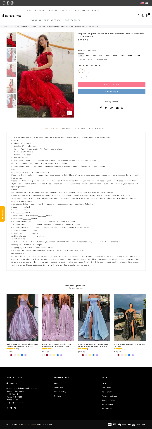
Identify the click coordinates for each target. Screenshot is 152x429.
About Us (58, 384)
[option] (45, 75)
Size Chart (81, 128)
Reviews (57, 396)
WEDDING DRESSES (59, 11)
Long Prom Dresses (18, 26)
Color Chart (107, 392)
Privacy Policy (60, 392)
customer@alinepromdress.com (23, 388)
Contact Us (13, 383)
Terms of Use (60, 388)
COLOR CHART (96, 128)
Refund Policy (108, 408)
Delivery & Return (111, 101)
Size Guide (92, 50)
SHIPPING (67, 128)
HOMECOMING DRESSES (87, 11)
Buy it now (112, 92)
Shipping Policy (108, 400)
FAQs (104, 384)
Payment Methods (109, 396)
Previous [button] (22, 76)
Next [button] (66, 76)
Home (4, 26)
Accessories (73, 20)
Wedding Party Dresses (46, 20)
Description (52, 128)
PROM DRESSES (36, 11)
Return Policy (107, 404)
